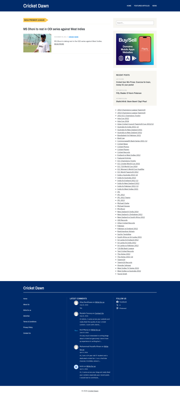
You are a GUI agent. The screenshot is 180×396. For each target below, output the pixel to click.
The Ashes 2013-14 (125, 257)
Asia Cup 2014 (123, 121)
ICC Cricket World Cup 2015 (128, 164)
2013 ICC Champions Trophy (128, 116)
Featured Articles (124, 158)
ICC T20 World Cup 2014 (127, 166)
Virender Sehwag (124, 265)
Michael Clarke (123, 203)
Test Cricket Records (125, 251)
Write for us (99, 302)
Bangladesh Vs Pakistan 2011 (129, 135)
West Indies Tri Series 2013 (128, 268)
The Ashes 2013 (123, 254)
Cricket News (73, 37)
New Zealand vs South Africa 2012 (131, 217)
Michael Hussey (123, 206)
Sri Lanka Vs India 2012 (126, 243)
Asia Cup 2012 (123, 118)
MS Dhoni (121, 209)
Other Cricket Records (126, 223)
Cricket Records (123, 152)
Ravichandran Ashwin (126, 231)
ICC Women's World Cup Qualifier (130, 169)
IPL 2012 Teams (123, 197)
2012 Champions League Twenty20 (131, 110)
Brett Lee (121, 138)
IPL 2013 (121, 200)
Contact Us (99, 313)
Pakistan (120, 226)
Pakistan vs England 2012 (127, 228)
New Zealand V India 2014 (127, 212)
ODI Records (122, 220)
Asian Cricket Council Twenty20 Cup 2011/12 (135, 124)
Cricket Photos (123, 147)
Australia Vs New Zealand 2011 (129, 130)
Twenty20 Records (124, 262)
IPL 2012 (121, 195)
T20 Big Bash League (125, 248)
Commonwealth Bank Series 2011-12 (132, 141)
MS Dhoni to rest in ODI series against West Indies (54, 29)
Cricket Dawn (36, 5)
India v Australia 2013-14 (127, 175)
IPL (118, 192)
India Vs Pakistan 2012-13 (127, 186)
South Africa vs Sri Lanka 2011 (129, 237)
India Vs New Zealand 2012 (128, 183)
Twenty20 (121, 260)
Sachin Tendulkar (124, 234)
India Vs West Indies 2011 (127, 189)
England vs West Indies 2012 (128, 155)
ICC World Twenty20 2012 (127, 172)
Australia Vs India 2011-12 (128, 127)
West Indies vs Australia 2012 (129, 271)
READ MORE (59, 44)
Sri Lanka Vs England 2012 (128, 240)
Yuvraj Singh (122, 274)
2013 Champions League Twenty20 (131, 113)
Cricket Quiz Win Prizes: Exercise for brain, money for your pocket (133, 83)
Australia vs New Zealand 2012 (129, 132)
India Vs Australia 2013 (126, 178)
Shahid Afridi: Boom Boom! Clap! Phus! (131, 101)
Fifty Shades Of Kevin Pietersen (128, 93)
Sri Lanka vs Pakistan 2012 (128, 245)
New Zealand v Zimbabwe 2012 (129, 214)
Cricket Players (123, 149)
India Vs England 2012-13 (127, 180)
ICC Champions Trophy (126, 161)
